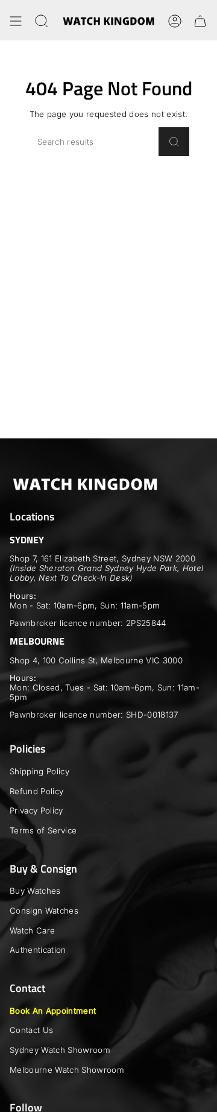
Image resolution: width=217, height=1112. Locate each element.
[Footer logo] (85, 484)
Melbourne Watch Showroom (67, 1070)
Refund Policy (36, 791)
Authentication (38, 950)
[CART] (200, 21)
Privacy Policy (36, 810)
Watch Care (32, 930)
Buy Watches (35, 891)
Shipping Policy (39, 771)
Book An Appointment (53, 1011)
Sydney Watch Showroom (60, 1050)
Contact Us (31, 1030)
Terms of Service (43, 830)
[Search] (174, 141)
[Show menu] (16, 21)
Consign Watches (44, 910)
